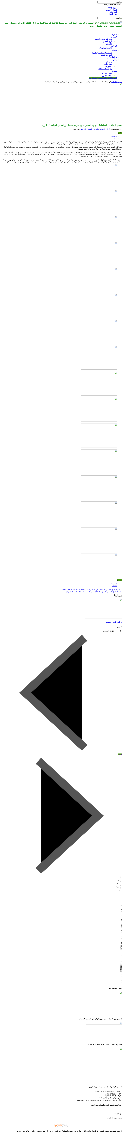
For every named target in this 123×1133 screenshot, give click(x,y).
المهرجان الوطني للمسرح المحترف (103, 78)
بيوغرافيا (109, 62)
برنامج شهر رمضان (114, 622)
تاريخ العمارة (107, 41)
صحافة (114, 71)
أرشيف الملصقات (105, 69)
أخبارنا (114, 34)
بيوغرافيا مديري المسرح (102, 39)
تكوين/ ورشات (106, 55)
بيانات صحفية (107, 73)
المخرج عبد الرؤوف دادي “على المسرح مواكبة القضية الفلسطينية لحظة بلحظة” (91, 589)
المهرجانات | (113, 12)
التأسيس (109, 44)
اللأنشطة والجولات (105, 48)
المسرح (114, 37)
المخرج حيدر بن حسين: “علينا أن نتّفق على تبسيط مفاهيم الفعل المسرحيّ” (93, 591)
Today (120, 754)
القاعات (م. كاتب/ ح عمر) (102, 53)
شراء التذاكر (112, 57)
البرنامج (114, 46)
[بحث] (121, 2)
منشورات (108, 66)
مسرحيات (108, 64)
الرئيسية (119, 82)
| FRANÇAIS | (112, 8)
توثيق (115, 60)
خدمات (114, 50)
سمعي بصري (107, 75)
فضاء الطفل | (112, 14)
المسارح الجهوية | (111, 10)
